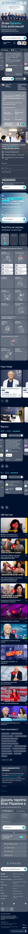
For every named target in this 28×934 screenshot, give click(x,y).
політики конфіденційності (8, 183)
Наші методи (4, 884)
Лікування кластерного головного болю (10, 743)
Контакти (3, 898)
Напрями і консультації (6, 879)
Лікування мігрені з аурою (16, 733)
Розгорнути (3, 790)
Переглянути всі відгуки (14, 435)
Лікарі (2, 882)
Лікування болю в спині (17, 893)
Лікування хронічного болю (18, 885)
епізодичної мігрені (21, 273)
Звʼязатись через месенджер (7, 836)
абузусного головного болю (8, 265)
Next (6, 401)
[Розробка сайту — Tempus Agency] (24, 927)
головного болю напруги (8, 269)
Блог (2, 890)
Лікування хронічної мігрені (7, 736)
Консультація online (6, 43)
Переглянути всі (19, 78)
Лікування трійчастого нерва (20, 746)
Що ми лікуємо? (4, 876)
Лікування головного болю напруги (9, 741)
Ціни (2, 887)
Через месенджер (20, 811)
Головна (3, 873)
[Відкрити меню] (25, 3)
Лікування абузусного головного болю (9, 738)
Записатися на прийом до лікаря (21, 3)
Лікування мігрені (5, 733)
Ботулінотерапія (17, 753)
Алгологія (15, 888)
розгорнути (18, 74)
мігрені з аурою (22, 265)
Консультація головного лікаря (19, 748)
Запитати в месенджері (18, 931)
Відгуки (2, 893)
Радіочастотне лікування (7, 753)
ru (2, 909)
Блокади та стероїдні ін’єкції (19, 751)
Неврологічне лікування (6, 751)
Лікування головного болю (20, 736)
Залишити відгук (7, 78)
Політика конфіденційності (5, 913)
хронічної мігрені (20, 269)
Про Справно (4, 895)
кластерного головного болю (8, 273)
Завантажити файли (8, 180)
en (11, 909)
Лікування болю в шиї (6, 748)
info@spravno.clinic (8, 855)
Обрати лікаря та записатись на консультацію (9, 124)
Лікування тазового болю (7, 746)
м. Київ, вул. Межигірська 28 (10, 843)
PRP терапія (4, 756)
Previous (2, 401)
